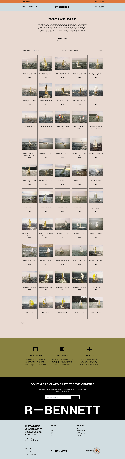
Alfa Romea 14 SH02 (46, 100)
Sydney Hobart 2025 (62, 40)
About (38, 6)
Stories (53, 433)
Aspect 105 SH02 (62, 180)
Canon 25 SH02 (96, 287)
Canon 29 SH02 (46, 312)
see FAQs (48, 30)
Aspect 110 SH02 (46, 207)
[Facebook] (26, 451)
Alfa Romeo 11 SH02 (96, 100)
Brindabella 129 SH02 (79, 287)
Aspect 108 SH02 (29, 207)
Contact (102, 1)
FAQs (96, 1)
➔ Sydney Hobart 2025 (26, 1)
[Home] (62, 7)
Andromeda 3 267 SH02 (62, 153)
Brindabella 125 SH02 (29, 287)
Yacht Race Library (83, 433)
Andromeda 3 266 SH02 (45, 153)
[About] (93, 451)
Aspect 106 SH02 (79, 180)
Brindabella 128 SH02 (62, 287)
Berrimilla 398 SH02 (46, 260)
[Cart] (103, 6)
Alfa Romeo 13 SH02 (29, 126)
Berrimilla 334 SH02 (96, 233)
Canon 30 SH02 (62, 312)
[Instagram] (30, 451)
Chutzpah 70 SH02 (79, 312)
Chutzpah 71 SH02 (96, 312)
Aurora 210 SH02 (79, 207)
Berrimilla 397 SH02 (29, 260)
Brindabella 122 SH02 (95, 260)
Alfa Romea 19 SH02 (79, 100)
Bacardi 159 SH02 (62, 233)
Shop (52, 432)
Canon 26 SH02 (29, 312)
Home (52, 430)
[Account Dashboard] (100, 6)
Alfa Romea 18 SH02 (62, 100)
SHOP (23, 6)
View (29, 77)
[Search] (96, 6)
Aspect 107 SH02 (96, 180)
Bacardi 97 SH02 (79, 233)
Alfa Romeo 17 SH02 (46, 126)
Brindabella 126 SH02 (45, 287)
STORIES (30, 6)
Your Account (81, 430)
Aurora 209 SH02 (62, 207)
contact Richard (49, 32)
